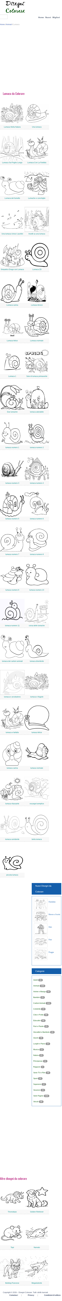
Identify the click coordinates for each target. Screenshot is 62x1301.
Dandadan (52, 902)
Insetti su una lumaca (37, 234)
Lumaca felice (12, 341)
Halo (50, 927)
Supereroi (37, 1084)
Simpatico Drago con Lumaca (12, 269)
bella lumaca (37, 839)
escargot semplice (37, 804)
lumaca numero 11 (12, 626)
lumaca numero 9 (12, 590)
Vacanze (37, 1090)
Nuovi (48, 17)
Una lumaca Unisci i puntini (12, 234)
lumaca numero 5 (12, 519)
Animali (9, 24)
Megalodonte (37, 1283)
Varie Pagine (38, 1096)
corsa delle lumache (37, 626)
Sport (35, 1078)
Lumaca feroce (37, 305)
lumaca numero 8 (37, 554)
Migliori (56, 17)
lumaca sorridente (12, 839)
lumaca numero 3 (12, 483)
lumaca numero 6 (37, 519)
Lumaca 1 (12, 376)
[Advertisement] (31, 60)
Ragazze (37, 1067)
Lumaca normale (36, 341)
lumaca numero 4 (37, 483)
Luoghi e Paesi (39, 1044)
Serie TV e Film (39, 1073)
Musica (36, 1050)
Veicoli (36, 1102)
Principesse (38, 1061)
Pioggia (51, 952)
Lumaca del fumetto (12, 198)
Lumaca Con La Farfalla (36, 163)
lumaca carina (12, 768)
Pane (50, 940)
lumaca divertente (37, 661)
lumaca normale (36, 768)
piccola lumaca (12, 875)
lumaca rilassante (12, 804)
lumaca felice (37, 732)
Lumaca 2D (37, 269)
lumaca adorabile (37, 412)
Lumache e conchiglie (36, 198)
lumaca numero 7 (12, 554)
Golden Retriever (37, 1212)
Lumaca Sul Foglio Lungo (12, 163)
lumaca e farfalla (12, 732)
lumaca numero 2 (37, 448)
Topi (12, 1247)
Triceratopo (12, 1212)
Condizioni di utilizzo (52, 1295)
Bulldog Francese (12, 1283)
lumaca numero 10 (36, 590)
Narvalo (37, 1247)
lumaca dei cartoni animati (12, 661)
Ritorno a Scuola (54, 914)
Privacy (31, 1295)
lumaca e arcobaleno (12, 697)
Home (41, 17)
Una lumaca (37, 127)
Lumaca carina (12, 305)
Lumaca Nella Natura (12, 127)
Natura (36, 1055)
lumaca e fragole (36, 697)
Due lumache (12, 412)
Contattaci (13, 1295)
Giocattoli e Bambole (41, 1032)
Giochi (36, 1038)
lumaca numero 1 (12, 448)
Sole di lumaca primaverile (36, 376)
